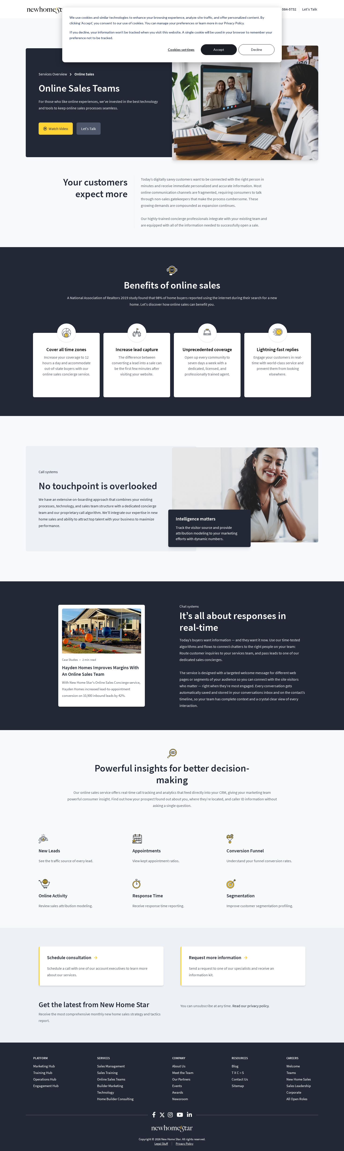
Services (103, 1058)
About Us (178, 1066)
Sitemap (238, 1086)
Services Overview (53, 74)
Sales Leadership (298, 1086)
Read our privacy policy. (250, 1005)
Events (177, 1086)
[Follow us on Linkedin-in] (189, 1114)
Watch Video (58, 128)
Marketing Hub (44, 1066)
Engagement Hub (46, 1086)
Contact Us (240, 1079)
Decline (256, 50)
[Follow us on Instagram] (170, 1114)
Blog (235, 1066)
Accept (218, 50)
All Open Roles (296, 1099)
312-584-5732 (285, 9)
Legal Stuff (161, 1143)
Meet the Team (182, 1072)
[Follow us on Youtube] (180, 1114)
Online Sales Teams (111, 1079)
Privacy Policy (184, 1143)
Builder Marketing (110, 1086)
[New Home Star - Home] (47, 10)
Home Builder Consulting (115, 1099)
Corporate (293, 1092)
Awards (177, 1092)
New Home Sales (298, 1079)
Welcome (293, 1066)
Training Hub (42, 1072)
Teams (291, 1072)
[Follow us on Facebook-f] (154, 1114)
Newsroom (180, 1099)
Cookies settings (181, 50)
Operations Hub (44, 1079)
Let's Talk (309, 9)
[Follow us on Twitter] (162, 1114)
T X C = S (238, 1072)
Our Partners (181, 1079)
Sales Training (107, 1072)
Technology (105, 1092)
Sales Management (111, 1066)
